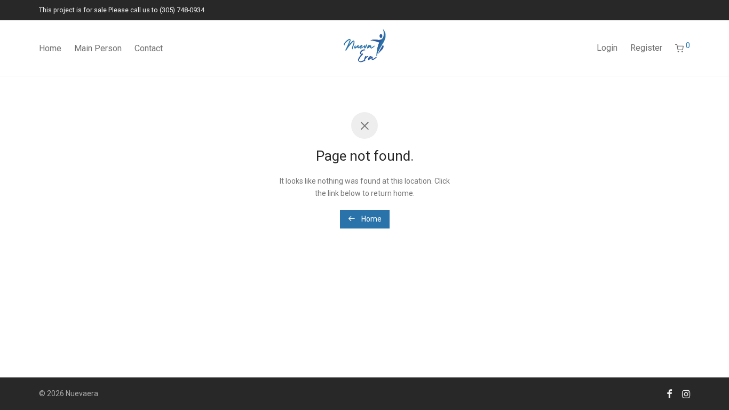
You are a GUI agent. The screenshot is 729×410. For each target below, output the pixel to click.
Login (607, 48)
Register (646, 48)
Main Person (98, 48)
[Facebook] (669, 393)
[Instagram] (686, 393)
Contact (148, 48)
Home (50, 48)
